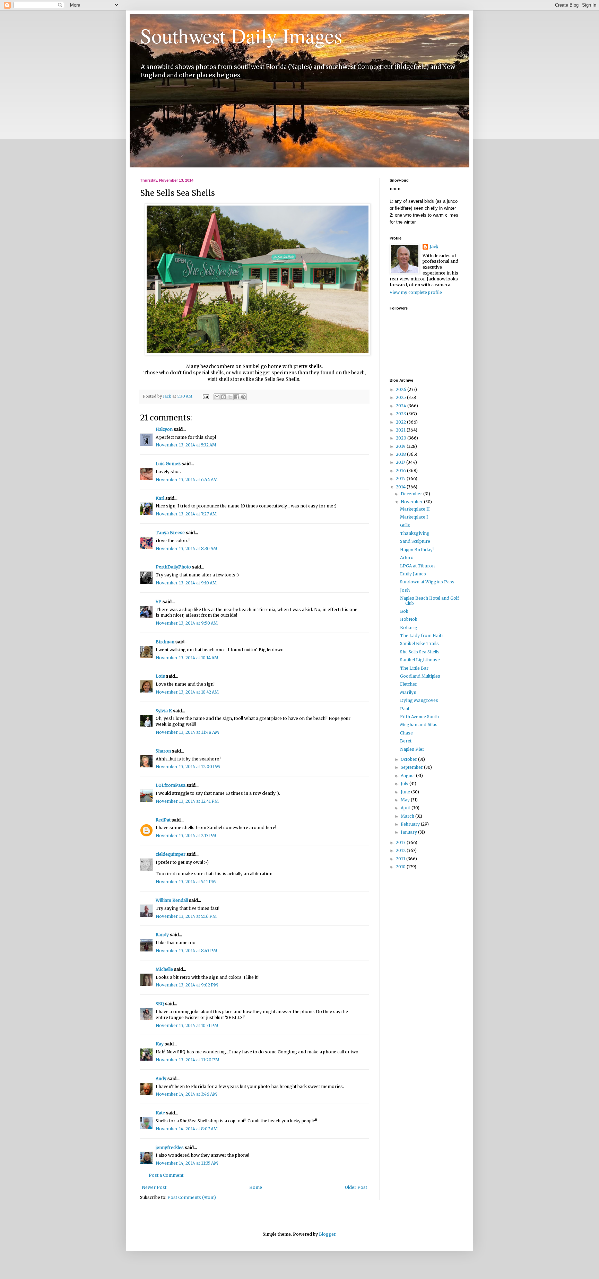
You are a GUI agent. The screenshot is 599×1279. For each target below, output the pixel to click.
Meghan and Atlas (418, 724)
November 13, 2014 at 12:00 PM (188, 766)
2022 (401, 422)
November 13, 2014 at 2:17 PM (186, 835)
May (406, 799)
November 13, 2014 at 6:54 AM (187, 479)
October (409, 759)
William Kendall (172, 900)
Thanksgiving (414, 533)
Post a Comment (166, 1175)
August (408, 775)
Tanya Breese (170, 532)
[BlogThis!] (223, 396)
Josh (405, 590)
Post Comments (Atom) (191, 1197)
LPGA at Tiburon (417, 565)
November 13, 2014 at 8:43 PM (186, 950)
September (412, 767)
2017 (401, 462)
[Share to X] (230, 396)
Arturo (407, 557)
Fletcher (408, 684)
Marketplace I (414, 517)
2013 (401, 842)
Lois (160, 676)
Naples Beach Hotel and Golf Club (429, 600)
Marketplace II (415, 509)
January (409, 832)
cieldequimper (170, 854)
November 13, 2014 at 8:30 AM (186, 548)
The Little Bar (414, 668)
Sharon (163, 751)
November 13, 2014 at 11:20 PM (187, 1059)
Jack (433, 246)
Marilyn (408, 692)
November (412, 501)
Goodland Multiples (420, 676)
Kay (160, 1043)
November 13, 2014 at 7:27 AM (186, 513)
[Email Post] (205, 396)
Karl (160, 498)
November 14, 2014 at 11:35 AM (187, 1163)
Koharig (408, 627)
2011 (401, 858)
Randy (162, 934)
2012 (401, 850)
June (406, 791)
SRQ (160, 1003)
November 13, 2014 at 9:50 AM (187, 623)
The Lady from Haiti (421, 635)
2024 (401, 405)
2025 (401, 397)
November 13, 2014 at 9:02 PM (187, 984)
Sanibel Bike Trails (419, 643)
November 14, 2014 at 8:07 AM (187, 1128)
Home (255, 1187)
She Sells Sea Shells (420, 651)
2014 (401, 486)
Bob (404, 611)
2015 (401, 478)
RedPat (163, 820)
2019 (401, 446)
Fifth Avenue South (419, 716)
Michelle (164, 969)
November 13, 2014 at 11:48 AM (187, 732)
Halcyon (164, 429)
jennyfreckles (170, 1147)
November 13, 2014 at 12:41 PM (187, 801)
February (411, 824)
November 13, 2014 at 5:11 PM (186, 881)
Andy (161, 1078)
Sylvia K (164, 710)
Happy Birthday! (417, 549)
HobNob (408, 619)
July (405, 783)
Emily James (413, 573)
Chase (406, 733)
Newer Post (154, 1187)
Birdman (165, 641)
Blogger (327, 1234)
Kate (160, 1112)
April (406, 807)
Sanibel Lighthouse (420, 659)
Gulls (405, 525)
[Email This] (217, 396)
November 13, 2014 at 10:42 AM (187, 692)
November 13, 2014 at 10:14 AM (187, 657)
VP (159, 601)
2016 (401, 470)
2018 (401, 454)
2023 (401, 413)
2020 (401, 438)
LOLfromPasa (170, 785)
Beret (405, 740)
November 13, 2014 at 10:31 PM (187, 1025)
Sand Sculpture (415, 541)
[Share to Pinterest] (243, 396)
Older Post (356, 1187)
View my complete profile (416, 292)
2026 (401, 389)
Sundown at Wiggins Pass (427, 581)
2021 (401, 430)
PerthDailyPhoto (173, 566)
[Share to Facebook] (236, 396)
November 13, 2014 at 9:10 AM (186, 582)
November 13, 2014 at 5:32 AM (186, 444)
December (412, 493)
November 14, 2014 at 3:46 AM (186, 1094)
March (408, 816)
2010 (401, 866)
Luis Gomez (168, 463)
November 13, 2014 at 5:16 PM (186, 916)
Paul (404, 708)
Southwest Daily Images (241, 35)
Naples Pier (412, 749)
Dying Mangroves (419, 700)
